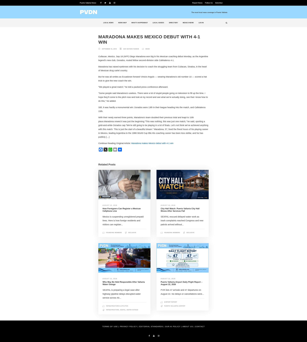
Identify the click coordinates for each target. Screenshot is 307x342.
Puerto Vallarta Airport (174, 306)
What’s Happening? (139, 23)
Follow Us (209, 3)
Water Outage (132, 310)
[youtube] (110, 3)
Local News (108, 23)
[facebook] (100, 3)
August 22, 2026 (110, 205)
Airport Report (170, 302)
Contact (200, 326)
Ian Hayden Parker (131, 49)
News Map (122, 23)
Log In (201, 23)
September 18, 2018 (109, 49)
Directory (173, 23)
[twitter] (105, 3)
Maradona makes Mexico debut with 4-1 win (152, 143)
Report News (197, 3)
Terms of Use (110, 326)
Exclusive (132, 232)
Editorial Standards (151, 326)
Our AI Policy (172, 326)
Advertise (219, 3)
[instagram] (114, 3)
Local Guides (158, 23)
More (147, 49)
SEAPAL (123, 310)
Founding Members (114, 232)
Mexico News (188, 23)
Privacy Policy (129, 326)
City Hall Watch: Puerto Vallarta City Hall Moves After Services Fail (180, 209)
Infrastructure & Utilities (117, 306)
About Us (188, 326)
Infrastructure (112, 310)
